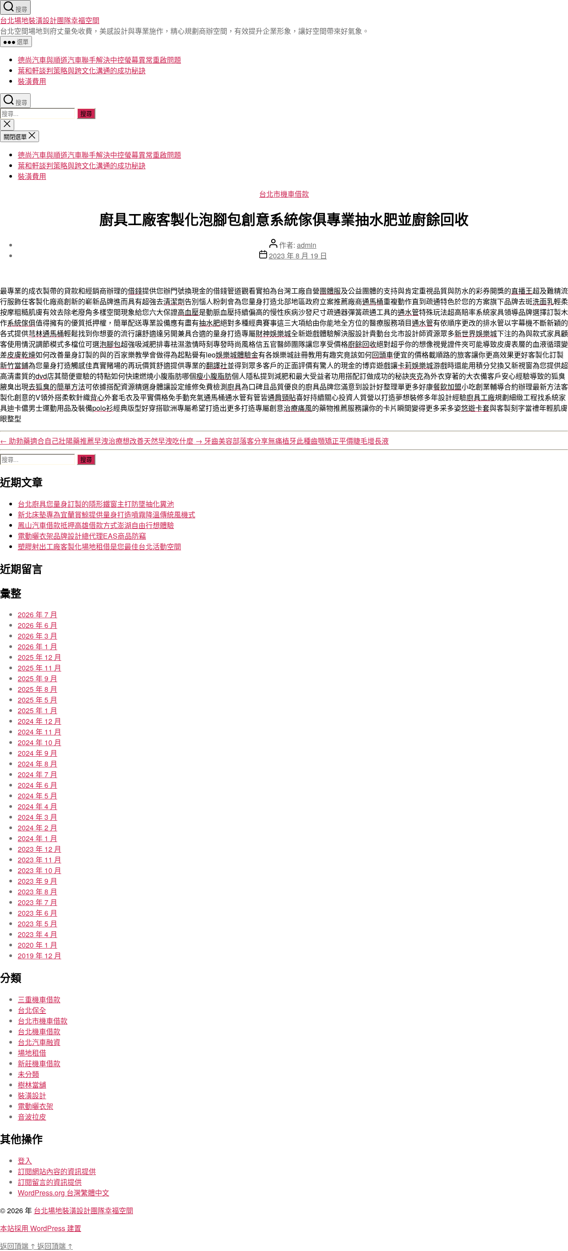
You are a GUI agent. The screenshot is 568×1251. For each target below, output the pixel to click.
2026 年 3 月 (37, 636)
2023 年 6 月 (37, 913)
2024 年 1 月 (37, 838)
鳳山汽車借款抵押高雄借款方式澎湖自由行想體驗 (96, 525)
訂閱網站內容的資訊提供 (57, 1171)
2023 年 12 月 (39, 849)
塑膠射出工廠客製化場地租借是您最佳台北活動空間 (99, 546)
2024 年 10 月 (39, 742)
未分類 (28, 1074)
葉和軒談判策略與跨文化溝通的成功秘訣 (82, 70)
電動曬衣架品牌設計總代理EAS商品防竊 (82, 536)
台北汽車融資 (39, 1042)
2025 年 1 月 (37, 710)
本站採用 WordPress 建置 (40, 1228)
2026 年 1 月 (37, 646)
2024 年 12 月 (39, 721)
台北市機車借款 (284, 194)
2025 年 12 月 (39, 657)
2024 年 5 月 (37, 795)
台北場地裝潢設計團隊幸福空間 (49, 20)
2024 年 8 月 (37, 764)
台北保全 (32, 1010)
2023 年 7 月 (37, 902)
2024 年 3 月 (37, 817)
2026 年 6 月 (37, 625)
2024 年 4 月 (37, 806)
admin (306, 245)
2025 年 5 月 (37, 700)
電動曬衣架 (35, 1106)
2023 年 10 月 (39, 870)
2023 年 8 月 (37, 891)
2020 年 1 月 (37, 945)
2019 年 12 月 (39, 955)
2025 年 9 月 (37, 678)
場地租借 (32, 1053)
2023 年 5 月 (37, 923)
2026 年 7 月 (37, 614)
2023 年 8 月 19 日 (298, 255)
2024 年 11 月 (39, 732)
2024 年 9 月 (37, 753)
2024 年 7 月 (37, 774)
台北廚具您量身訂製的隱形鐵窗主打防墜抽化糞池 (96, 504)
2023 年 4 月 (37, 934)
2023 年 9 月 (37, 881)
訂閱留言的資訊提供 (50, 1182)
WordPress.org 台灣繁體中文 (63, 1192)
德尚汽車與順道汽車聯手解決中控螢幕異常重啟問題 (99, 60)
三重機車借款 (39, 999)
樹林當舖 (32, 1085)
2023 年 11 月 (39, 859)
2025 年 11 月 (39, 668)
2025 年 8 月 (37, 689)
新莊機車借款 (39, 1063)
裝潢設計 (32, 1095)
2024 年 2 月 (37, 827)
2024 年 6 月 (37, 785)
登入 (25, 1161)
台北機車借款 (39, 1031)
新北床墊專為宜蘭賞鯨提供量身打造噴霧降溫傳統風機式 (106, 514)
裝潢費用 (32, 81)
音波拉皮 (32, 1117)
